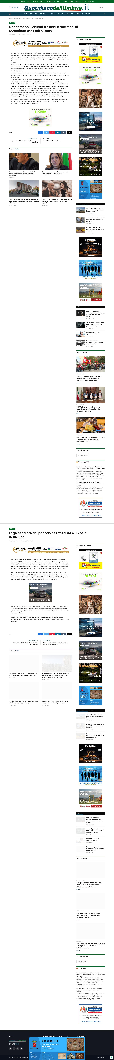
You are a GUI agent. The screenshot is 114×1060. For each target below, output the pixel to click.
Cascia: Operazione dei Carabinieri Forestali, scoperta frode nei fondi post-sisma (56, 702)
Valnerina (77, 1)
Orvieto (65, 1)
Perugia (22, 1)
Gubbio (58, 1)
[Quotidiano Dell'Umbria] (57, 7)
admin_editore (12, 34)
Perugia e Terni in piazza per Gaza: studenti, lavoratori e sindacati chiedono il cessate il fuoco (89, 379)
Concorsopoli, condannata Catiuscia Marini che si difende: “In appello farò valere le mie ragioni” (57, 201)
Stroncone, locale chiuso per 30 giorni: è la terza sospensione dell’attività (95, 219)
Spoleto (71, 1)
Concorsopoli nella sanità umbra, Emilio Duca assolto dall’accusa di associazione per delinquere (23, 173)
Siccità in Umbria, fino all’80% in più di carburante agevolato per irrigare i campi (95, 210)
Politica (52, 13)
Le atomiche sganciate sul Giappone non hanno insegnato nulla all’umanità (95, 342)
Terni (28, 1)
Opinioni (80, 13)
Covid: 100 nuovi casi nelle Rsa (52, 141)
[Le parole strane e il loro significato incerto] (80, 334)
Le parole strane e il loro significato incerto (93, 333)
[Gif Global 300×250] (90, 53)
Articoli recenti (82, 204)
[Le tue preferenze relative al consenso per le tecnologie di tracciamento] (111, 1057)
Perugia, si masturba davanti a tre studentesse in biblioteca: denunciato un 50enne (23, 702)
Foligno (34, 1)
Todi (83, 1)
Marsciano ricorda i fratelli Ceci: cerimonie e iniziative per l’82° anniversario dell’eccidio (23, 674)
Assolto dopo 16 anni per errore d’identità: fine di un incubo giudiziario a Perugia (95, 324)
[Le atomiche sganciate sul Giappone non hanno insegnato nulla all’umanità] (80, 343)
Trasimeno (90, 1)
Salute (87, 13)
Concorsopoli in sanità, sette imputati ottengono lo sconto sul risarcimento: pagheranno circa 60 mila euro (24, 201)
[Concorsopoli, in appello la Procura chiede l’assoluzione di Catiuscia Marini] (57, 161)
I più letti (92, 204)
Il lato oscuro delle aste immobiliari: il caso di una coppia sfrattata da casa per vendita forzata (95, 314)
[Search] (104, 14)
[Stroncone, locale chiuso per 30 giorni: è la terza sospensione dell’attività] (80, 220)
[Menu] (10, 14)
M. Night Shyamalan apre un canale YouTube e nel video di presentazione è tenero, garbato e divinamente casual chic (90, 468)
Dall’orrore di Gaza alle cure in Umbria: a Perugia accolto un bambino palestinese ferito (90, 440)
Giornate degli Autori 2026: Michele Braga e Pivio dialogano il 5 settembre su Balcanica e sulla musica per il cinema (90, 483)
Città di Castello (49, 1)
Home (25, 13)
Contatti (103, 1057)
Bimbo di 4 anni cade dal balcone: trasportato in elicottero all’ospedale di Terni (95, 229)
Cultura (70, 13)
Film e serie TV (83, 462)
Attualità (33, 13)
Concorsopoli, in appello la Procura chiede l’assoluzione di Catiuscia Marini (55, 172)
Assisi (41, 1)
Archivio (12, 22)
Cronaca (43, 13)
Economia (61, 13)
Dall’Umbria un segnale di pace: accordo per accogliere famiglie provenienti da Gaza (88, 409)
